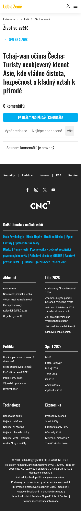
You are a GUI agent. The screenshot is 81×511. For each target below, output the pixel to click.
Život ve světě (42, 19)
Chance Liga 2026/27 (37, 261)
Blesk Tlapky (34, 236)
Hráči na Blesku (54, 236)
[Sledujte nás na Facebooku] (27, 190)
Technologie (11, 404)
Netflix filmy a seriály (14, 443)
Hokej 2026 (51, 368)
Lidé (26, 19)
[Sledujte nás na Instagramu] (36, 190)
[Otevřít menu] (75, 6)
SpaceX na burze (12, 415)
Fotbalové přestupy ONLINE (45, 255)
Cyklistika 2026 (53, 390)
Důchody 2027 (53, 432)
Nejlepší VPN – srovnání (16, 437)
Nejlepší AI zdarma (13, 426)
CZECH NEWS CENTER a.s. (54, 460)
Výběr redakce (16, 131)
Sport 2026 (53, 346)
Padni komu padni (13, 377)
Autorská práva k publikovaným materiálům (40, 477)
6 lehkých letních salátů (58, 331)
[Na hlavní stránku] (12, 6)
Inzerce (44, 175)
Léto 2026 (52, 277)
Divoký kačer (10, 388)
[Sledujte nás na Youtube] (53, 190)
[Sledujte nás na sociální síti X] (45, 190)
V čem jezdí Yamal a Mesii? (18, 299)
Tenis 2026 (51, 373)
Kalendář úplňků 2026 (15, 310)
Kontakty (9, 175)
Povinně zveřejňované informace (41, 501)
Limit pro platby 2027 (56, 426)
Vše (70, 131)
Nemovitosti (21, 249)
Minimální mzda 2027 (57, 437)
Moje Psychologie (13, 236)
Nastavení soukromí (28, 491)
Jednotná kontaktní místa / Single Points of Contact (39, 496)
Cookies (62, 486)
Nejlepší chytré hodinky (16, 432)
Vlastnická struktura (52, 491)
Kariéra (73, 175)
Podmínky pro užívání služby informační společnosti (39, 482)
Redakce (27, 175)
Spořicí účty (51, 421)
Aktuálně (9, 277)
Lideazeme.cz (10, 19)
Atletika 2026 (52, 384)
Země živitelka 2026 (56, 443)
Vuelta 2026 (59, 261)
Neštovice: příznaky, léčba (17, 294)
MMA (48, 357)
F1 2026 (49, 379)
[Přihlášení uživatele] (68, 6)
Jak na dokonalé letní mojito (60, 326)
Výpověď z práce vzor (15, 383)
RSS (58, 175)
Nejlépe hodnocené (47, 131)
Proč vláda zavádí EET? (16, 372)
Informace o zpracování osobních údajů (34, 486)
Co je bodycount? (12, 316)
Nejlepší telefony (12, 421)
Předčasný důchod (55, 415)
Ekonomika (53, 404)
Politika (9, 346)
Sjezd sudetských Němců (17, 366)
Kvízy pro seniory (12, 305)
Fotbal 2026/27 (53, 362)
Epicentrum (9, 288)
